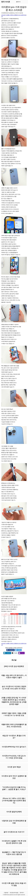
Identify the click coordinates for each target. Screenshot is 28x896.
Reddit (15, 653)
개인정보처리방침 (14, 892)
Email (22, 653)
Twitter (19, 650)
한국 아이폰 (5, 2)
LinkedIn (8, 653)
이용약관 (6, 892)
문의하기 (22, 892)
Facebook (11, 650)
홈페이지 (18, 1)
